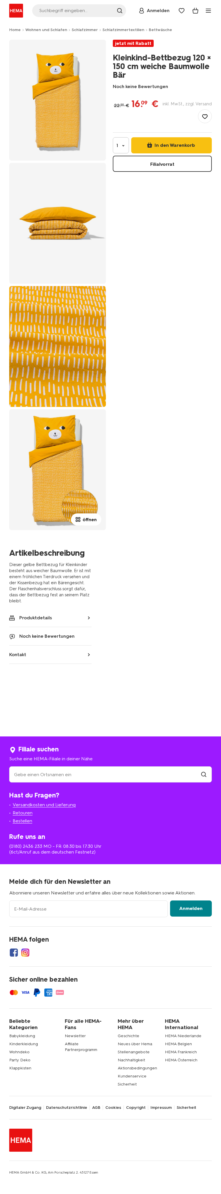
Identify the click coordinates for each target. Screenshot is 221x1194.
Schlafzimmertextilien (123, 29)
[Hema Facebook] (14, 953)
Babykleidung (22, 1035)
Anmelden (191, 908)
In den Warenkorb (174, 145)
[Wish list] (181, 11)
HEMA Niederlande (183, 1035)
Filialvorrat (162, 164)
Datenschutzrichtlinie (66, 1107)
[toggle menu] (208, 11)
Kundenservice (132, 1076)
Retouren (23, 813)
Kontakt (17, 654)
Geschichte (128, 1035)
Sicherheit (127, 1084)
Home (15, 29)
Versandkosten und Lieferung (44, 805)
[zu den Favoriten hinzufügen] (205, 116)
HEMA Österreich (181, 1060)
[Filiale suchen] (203, 774)
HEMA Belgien (178, 1043)
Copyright (136, 1107)
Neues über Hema (135, 1043)
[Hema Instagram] (25, 953)
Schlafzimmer (85, 29)
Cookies (113, 1107)
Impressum (161, 1107)
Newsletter (75, 1035)
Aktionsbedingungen (137, 1068)
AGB (96, 1107)
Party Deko (20, 1060)
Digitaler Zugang (25, 1107)
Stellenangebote (134, 1052)
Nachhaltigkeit (131, 1060)
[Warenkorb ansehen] (195, 11)
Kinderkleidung (23, 1043)
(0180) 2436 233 (25, 846)
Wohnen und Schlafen (46, 29)
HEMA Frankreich (181, 1052)
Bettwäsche (160, 29)
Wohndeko (19, 1052)
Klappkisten (20, 1068)
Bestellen (22, 821)
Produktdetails (35, 617)
